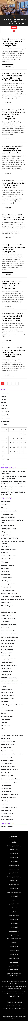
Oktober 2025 (5, 424)
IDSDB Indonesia (6, 656)
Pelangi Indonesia (6, 532)
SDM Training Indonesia (8, 584)
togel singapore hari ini (14, 846)
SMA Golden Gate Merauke (9, 665)
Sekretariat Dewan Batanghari (10, 794)
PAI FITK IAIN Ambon (7, 819)
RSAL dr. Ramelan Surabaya (9, 612)
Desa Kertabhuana (6, 716)
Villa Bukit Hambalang (7, 643)
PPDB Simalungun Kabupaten (10, 769)
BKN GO (3, 729)
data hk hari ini (14, 853)
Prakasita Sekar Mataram (8, 624)
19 (10, 447)
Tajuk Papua (4, 562)
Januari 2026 (5, 415)
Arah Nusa (4, 722)
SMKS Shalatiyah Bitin (7, 776)
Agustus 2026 (5, 393)
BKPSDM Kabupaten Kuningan (10, 678)
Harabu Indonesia (6, 653)
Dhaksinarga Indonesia (8, 766)
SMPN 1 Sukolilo (5, 719)
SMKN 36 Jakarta (6, 810)
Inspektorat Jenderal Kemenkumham (12, 754)
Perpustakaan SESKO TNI (8, 744)
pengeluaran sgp (14, 869)
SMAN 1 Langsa (5, 801)
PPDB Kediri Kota (6, 603)
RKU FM (3, 609)
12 (10, 443)
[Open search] (14, 31)
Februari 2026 (5, 412)
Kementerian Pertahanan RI (9, 681)
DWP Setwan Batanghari (8, 797)
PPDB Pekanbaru (6, 501)
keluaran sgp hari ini (14, 970)
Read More (8, 66)
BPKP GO (3, 713)
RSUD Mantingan (6, 816)
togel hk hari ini (14, 881)
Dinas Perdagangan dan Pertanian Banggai (11, 685)
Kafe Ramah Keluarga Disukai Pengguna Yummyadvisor (12, 43)
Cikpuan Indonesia (6, 751)
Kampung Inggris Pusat (8, 590)
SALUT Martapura (6, 772)
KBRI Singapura (5, 546)
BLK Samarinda (5, 574)
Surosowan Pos (5, 628)
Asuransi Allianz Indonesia (9, 529)
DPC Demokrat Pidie (7, 649)
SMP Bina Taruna (6, 738)
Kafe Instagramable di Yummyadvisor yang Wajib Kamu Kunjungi (12, 318)
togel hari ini (14, 861)
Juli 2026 (3, 396)
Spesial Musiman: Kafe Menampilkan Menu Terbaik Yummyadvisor (12, 78)
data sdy (14, 900)
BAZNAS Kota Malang (7, 710)
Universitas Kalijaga (7, 559)
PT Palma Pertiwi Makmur (8, 556)
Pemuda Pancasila (6, 689)
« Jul (2, 464)
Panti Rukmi (4, 553)
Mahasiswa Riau (6, 785)
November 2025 (5, 421)
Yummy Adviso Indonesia (14, 19)
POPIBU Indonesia (6, 615)
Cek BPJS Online (6, 804)
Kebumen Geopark (6, 606)
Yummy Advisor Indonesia (8, 511)
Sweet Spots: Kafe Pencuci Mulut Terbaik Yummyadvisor (13, 249)
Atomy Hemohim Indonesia (9, 593)
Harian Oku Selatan (7, 646)
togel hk (14, 942)
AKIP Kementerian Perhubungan (10, 779)
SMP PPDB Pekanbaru (7, 702)
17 (14, 383)
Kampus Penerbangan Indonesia (11, 596)
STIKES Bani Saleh (6, 568)
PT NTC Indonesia (6, 587)
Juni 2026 (3, 399)
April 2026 (4, 405)
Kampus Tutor (5, 621)
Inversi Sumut (5, 505)
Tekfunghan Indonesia (7, 695)
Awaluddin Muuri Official (8, 634)
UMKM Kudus (4, 732)
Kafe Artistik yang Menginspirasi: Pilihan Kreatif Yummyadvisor (12, 151)
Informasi (5, 39)
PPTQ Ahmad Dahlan (7, 813)
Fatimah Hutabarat (7, 668)
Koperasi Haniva (6, 674)
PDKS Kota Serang (6, 757)
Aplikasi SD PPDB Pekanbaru (9, 538)
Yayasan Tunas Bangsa (8, 741)
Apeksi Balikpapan (6, 671)
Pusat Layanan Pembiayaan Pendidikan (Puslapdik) (13, 542)
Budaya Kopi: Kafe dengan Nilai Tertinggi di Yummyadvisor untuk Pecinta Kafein (13, 353)
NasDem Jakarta (6, 747)
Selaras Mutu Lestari (7, 692)
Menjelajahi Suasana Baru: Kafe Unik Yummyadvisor (14, 218)
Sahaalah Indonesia (7, 514)
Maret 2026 (4, 408)
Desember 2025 (5, 418)
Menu (14, 28)
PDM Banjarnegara (6, 763)
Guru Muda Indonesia (7, 565)
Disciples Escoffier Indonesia (9, 637)
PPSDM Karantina (6, 788)
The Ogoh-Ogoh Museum (8, 659)
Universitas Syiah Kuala (8, 517)
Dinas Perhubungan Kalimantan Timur (12, 599)
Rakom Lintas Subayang (8, 618)
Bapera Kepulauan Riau (8, 640)
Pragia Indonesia (6, 535)
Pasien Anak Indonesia (7, 631)
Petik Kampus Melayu (7, 698)
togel (14, 912)
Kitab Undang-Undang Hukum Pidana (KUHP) (12, 706)
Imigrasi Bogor (5, 571)
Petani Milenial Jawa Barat (9, 807)
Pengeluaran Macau (7, 826)
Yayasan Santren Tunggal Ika (10, 782)
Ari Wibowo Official (6, 578)
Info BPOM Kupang (6, 791)
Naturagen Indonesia (7, 525)
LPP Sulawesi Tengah (7, 760)
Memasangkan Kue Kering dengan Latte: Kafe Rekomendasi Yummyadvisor (13, 115)
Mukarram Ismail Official (8, 549)
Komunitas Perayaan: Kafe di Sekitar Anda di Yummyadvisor (14, 185)
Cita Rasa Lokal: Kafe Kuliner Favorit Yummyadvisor (11, 286)
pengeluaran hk (14, 958)
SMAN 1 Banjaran (6, 581)
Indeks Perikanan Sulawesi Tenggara (12, 735)
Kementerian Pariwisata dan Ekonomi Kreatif (12, 521)
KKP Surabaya (5, 508)
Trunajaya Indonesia (7, 662)
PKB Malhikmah (5, 726)
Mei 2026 (3, 402)
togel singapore (14, 915)
